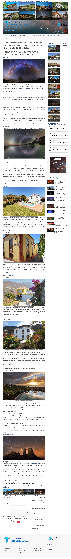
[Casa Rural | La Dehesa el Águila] (54, 102)
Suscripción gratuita (61, 32)
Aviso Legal (35, 546)
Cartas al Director (22, 550)
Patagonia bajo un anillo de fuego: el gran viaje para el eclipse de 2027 (60, 182)
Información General (37, 548)
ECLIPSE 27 (36, 35)
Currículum (21, 552)
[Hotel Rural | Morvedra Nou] (54, 63)
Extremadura (50, 542)
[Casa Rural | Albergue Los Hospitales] (54, 56)
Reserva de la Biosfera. (24, 88)
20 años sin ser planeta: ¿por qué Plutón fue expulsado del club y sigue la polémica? (60, 230)
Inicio (7, 35)
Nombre (6, 500)
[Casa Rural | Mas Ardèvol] (60, 6)
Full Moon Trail (8, 425)
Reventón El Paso (19, 415)
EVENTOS (42, 35)
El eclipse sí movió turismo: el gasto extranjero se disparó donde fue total (60, 219)
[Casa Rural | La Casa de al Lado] (54, 87)
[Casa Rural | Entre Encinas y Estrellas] (27, 15)
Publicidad (21, 546)
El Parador (5, 402)
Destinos (7, 42)
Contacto (6, 550)
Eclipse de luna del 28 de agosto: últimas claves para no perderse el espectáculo (58, 136)
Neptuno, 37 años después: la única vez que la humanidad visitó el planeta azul (60, 212)
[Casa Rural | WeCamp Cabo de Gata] (60, 15)
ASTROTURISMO (14, 35)
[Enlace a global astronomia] (58, 165)
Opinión (6, 506)
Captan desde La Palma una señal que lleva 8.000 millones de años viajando (58, 150)
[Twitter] (42, 28)
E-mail (6, 503)
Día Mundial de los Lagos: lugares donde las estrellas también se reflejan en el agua (58, 143)
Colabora (20, 548)
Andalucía (49, 544)
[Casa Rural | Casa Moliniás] (54, 94)
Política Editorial (8, 548)
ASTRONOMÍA (22, 35)
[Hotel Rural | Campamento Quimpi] (8, 491)
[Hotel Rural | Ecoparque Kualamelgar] (11, 15)
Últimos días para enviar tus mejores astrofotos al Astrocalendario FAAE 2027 (60, 224)
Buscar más (64, 45)
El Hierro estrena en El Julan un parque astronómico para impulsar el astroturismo (58, 129)
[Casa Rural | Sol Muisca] (54, 110)
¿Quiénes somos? (8, 546)
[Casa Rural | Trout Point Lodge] (54, 71)
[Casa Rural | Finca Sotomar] (27, 6)
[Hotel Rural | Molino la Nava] (44, 6)
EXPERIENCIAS (49, 35)
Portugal (49, 547)
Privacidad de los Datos (37, 550)
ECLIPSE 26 (29, 35)
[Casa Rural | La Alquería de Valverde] (11, 6)
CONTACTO (56, 35)
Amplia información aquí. (8, 230)
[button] (6, 69)
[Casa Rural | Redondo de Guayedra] (54, 48)
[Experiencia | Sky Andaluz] (19, 491)
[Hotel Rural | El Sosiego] (44, 15)
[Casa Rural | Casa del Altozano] (39, 491)
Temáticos (49, 549)
